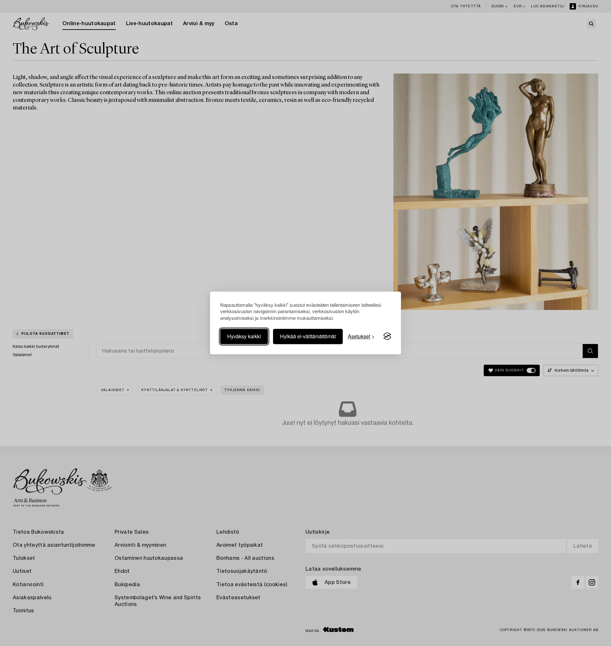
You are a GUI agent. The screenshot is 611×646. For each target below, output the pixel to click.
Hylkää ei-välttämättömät (308, 336)
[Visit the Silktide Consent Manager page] (387, 336)
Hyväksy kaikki (244, 336)
